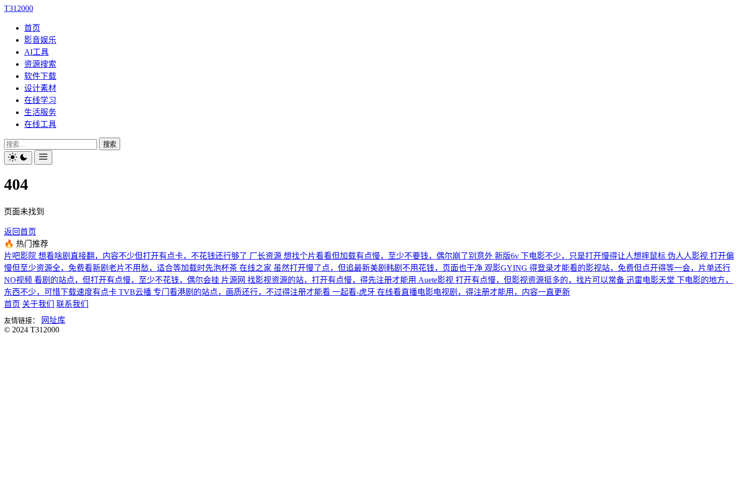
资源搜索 (40, 64)
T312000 (18, 8)
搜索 (109, 144)
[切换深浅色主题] (18, 158)
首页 (32, 28)
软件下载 (40, 76)
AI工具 (36, 52)
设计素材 (40, 88)
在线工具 (40, 124)
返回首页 (20, 231)
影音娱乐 (40, 40)
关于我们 (38, 304)
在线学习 (40, 100)
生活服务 (40, 112)
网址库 (53, 320)
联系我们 (72, 304)
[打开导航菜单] (43, 157)
